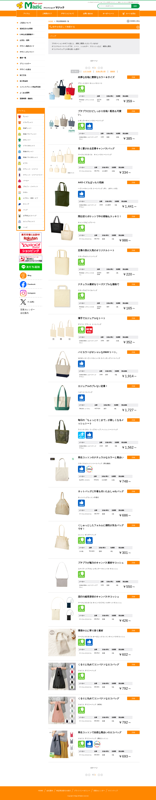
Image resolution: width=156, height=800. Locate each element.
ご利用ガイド (47, 13)
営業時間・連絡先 (26, 98)
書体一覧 (23, 58)
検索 (135, 6)
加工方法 (23, 75)
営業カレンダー (99, 791)
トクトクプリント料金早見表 (30, 87)
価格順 (112, 71)
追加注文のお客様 (26, 28)
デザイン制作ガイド (27, 46)
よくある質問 (24, 93)
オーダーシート (108, 13)
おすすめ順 (87, 71)
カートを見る (131, 13)
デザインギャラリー (27, 52)
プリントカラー (25, 63)
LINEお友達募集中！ (27, 34)
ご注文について (25, 23)
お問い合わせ (88, 13)
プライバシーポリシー (82, 791)
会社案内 (49, 791)
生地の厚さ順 (101, 71)
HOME (50, 21)
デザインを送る (25, 69)
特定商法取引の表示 (63, 791)
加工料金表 (24, 81)
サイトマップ (113, 791)
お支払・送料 (24, 40)
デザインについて (67, 13)
